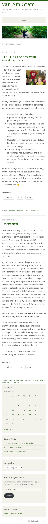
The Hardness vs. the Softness (15, 451)
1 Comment (15, 383)
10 (12, 410)
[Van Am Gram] (24, 38)
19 (24, 415)
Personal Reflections (16, 211)
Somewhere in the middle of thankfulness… (20, 443)
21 (35, 415)
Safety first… (11, 224)
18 (18, 415)
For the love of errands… (13, 447)
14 (35, 410)
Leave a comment (31, 211)
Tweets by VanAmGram (13, 513)
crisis (32, 380)
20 (30, 415)
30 (7, 424)
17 (12, 415)
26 (24, 419)
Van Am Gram (18, 4)
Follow (9, 496)
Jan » (11, 429)
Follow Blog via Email (14, 478)
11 (18, 410)
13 (30, 410)
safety (37, 380)
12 (24, 410)
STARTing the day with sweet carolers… (19, 58)
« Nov (6, 429)
